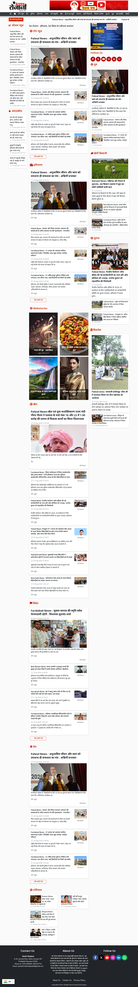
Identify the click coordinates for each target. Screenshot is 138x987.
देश (27, 14)
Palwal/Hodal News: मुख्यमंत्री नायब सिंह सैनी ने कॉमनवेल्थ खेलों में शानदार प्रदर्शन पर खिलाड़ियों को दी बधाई (51, 556)
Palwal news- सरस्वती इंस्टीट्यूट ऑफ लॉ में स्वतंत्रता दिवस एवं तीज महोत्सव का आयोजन (110, 395)
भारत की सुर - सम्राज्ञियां (43, 350)
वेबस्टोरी (128, 14)
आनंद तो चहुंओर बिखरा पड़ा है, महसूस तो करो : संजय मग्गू (17, 161)
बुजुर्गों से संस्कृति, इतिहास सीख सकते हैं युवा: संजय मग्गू (17, 148)
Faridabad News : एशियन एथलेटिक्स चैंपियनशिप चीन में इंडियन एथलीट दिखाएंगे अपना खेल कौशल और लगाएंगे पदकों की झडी (51, 716)
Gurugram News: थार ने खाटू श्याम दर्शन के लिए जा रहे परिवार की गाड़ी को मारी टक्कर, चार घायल (50, 693)
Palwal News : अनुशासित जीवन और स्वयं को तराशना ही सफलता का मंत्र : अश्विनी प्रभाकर (48, 20)
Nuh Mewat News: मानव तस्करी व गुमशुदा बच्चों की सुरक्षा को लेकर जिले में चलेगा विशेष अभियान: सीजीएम (50, 668)
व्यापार (78, 14)
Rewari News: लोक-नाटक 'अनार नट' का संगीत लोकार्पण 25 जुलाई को (42, 900)
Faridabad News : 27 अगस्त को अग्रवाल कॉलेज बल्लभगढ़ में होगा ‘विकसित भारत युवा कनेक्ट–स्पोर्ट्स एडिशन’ (17, 76)
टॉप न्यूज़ (21, 14)
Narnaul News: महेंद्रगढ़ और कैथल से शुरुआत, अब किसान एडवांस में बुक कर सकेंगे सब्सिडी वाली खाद (108, 184)
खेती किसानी (87, 14)
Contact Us (66, 980)
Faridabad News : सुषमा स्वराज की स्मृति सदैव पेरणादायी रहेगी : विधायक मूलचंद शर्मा (56, 612)
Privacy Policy (79, 980)
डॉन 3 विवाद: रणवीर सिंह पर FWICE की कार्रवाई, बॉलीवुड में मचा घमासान (42, 934)
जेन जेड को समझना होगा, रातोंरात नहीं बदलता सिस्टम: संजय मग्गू (17, 121)
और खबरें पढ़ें (38, 157)
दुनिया (33, 14)
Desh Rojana (82, 985)
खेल (61, 14)
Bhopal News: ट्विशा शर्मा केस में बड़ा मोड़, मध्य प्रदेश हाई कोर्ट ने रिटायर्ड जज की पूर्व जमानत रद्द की (43, 917)
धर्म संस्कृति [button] (54, 14)
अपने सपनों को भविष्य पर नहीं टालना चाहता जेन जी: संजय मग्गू (17, 135)
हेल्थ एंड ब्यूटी (69, 14)
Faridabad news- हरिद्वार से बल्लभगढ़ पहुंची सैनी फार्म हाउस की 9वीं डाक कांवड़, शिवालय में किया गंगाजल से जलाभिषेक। (109, 420)
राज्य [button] (46, 14)
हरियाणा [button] (40, 14)
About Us (56, 980)
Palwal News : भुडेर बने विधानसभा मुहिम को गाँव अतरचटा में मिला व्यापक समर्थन (115, 304)
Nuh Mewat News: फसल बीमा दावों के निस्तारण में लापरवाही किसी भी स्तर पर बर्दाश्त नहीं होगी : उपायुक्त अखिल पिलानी (109, 209)
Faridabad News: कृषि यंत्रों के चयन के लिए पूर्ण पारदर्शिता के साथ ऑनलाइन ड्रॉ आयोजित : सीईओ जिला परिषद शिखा (110, 224)
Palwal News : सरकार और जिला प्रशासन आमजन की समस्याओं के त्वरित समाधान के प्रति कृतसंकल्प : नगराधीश (17, 56)
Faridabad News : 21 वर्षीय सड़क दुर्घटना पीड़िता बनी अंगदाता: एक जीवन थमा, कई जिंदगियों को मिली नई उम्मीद (17, 97)
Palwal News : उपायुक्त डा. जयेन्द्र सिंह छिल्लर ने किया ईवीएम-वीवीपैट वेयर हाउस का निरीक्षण (115, 317)
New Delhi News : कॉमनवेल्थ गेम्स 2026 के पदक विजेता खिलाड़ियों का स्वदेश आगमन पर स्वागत (51, 579)
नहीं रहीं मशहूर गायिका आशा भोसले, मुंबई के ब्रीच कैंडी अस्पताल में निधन (74, 900)
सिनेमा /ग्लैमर (99, 14)
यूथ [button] (113, 14)
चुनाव (108, 14)
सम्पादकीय (119, 14)
